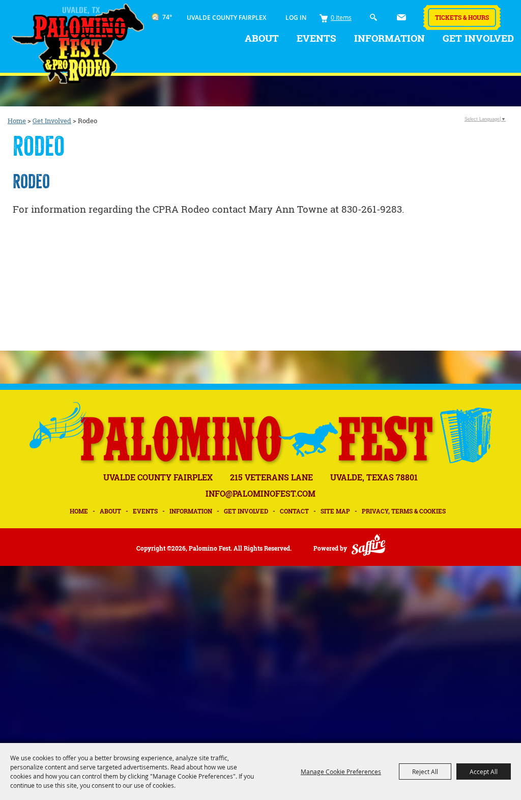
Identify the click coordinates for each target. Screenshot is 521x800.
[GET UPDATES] (401, 16)
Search (374, 17)
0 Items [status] (341, 17)
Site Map (335, 511)
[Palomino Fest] (78, 44)
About (262, 38)
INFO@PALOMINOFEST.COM (260, 493)
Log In (295, 17)
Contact (294, 511)
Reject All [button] (425, 771)
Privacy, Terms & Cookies (404, 511)
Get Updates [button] (401, 17)
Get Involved (478, 38)
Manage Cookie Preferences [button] (341, 771)
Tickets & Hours (462, 17)
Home (17, 120)
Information (389, 38)
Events (316, 38)
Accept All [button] (484, 771)
